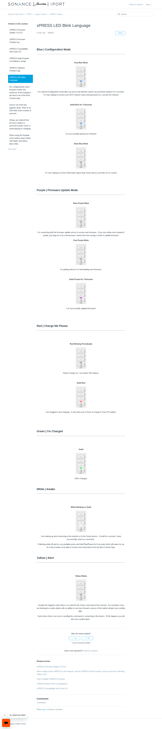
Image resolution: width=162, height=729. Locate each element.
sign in (44, 709)
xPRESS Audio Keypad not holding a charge (19, 59)
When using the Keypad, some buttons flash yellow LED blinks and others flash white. (20, 139)
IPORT (29, 14)
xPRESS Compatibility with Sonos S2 (18, 50)
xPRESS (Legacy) (56, 14)
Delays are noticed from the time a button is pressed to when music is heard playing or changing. (20, 124)
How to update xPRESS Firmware (51, 679)
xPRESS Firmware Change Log (17, 40)
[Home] (36, 6)
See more (12, 149)
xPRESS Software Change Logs (17, 69)
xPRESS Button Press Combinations (52, 684)
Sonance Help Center (16, 14)
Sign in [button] (148, 4)
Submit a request (136, 4)
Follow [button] (120, 33)
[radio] (74, 638)
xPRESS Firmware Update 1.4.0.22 (17, 31)
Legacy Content (40, 14)
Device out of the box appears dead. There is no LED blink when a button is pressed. (20, 109)
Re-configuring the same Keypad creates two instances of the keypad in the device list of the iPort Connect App (20, 92)
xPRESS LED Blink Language (17, 78)
